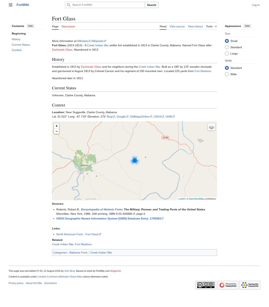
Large (234, 53)
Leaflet (181, 198)
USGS (157, 116)
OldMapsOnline (139, 116)
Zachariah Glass (62, 49)
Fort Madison (203, 71)
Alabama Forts (78, 252)
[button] (10, 5)
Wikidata (82, 41)
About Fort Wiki (34, 283)
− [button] (57, 131)
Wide (233, 74)
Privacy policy (16, 283)
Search (151, 4)
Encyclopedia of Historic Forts (101, 209)
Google (121, 116)
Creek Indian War (98, 45)
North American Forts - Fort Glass (77, 234)
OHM (169, 116)
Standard (236, 47)
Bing (109, 116)
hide (30, 26)
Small (233, 40)
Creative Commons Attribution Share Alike (59, 276)
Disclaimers (50, 283)
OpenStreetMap (196, 198)
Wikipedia (97, 41)
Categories (60, 252)
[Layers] (211, 126)
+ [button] (57, 126)
